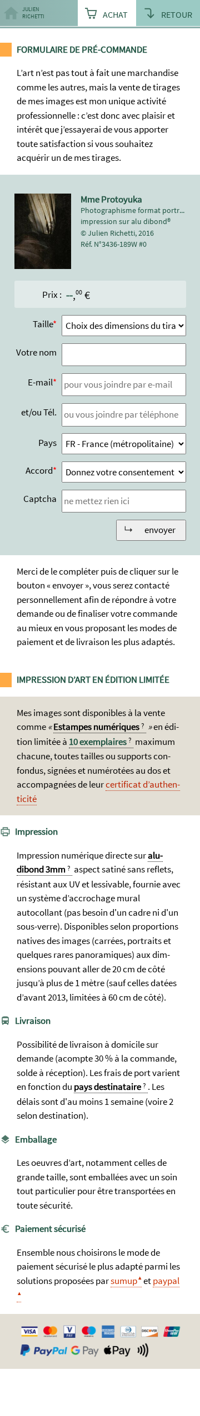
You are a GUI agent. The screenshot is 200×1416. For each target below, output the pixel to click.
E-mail (40, 382)
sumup (124, 1281)
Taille (43, 324)
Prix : (52, 294)
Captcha (40, 499)
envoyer (160, 530)
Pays (47, 443)
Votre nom (36, 352)
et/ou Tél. (39, 412)
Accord (39, 470)
